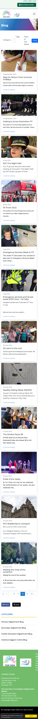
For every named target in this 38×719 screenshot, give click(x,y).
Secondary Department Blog (13, 628)
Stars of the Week (26, 40)
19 (27, 594)
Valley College (6, 683)
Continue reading (9, 90)
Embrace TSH (6, 685)
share (6, 605)
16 (14, 594)
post (17, 605)
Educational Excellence (10, 678)
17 (18, 594)
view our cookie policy (17, 717)
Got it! (31, 716)
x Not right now (29, 1)
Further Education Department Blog (16, 634)
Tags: (18, 37)
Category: (7, 40)
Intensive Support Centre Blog (14, 640)
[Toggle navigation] (34, 13)
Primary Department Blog (12, 622)
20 (32, 594)
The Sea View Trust (8, 680)
